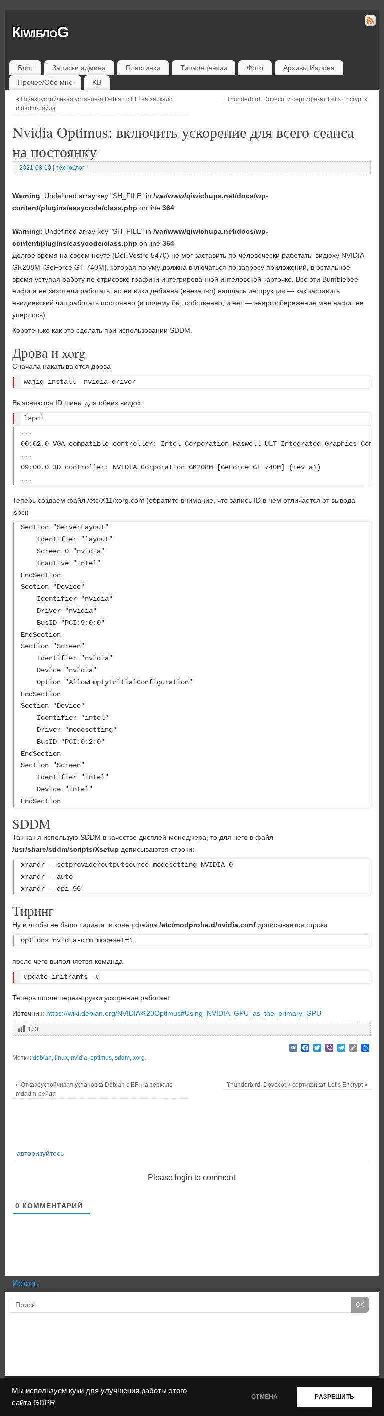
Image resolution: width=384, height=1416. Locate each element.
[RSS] (369, 22)
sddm (122, 1057)
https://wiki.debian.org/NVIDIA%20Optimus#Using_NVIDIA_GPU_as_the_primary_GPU (184, 1013)
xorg (139, 1057)
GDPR (45, 1403)
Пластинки (143, 68)
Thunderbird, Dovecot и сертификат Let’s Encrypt (297, 99)
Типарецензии (204, 68)
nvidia (79, 1057)
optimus (101, 1057)
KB (97, 82)
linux (61, 1057)
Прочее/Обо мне (45, 82)
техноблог (70, 167)
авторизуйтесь (39, 1153)
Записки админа (79, 68)
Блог (25, 68)
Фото (255, 68)
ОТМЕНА (265, 1396)
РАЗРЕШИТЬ (334, 1396)
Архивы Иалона (309, 68)
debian (42, 1057)
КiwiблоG (40, 32)
